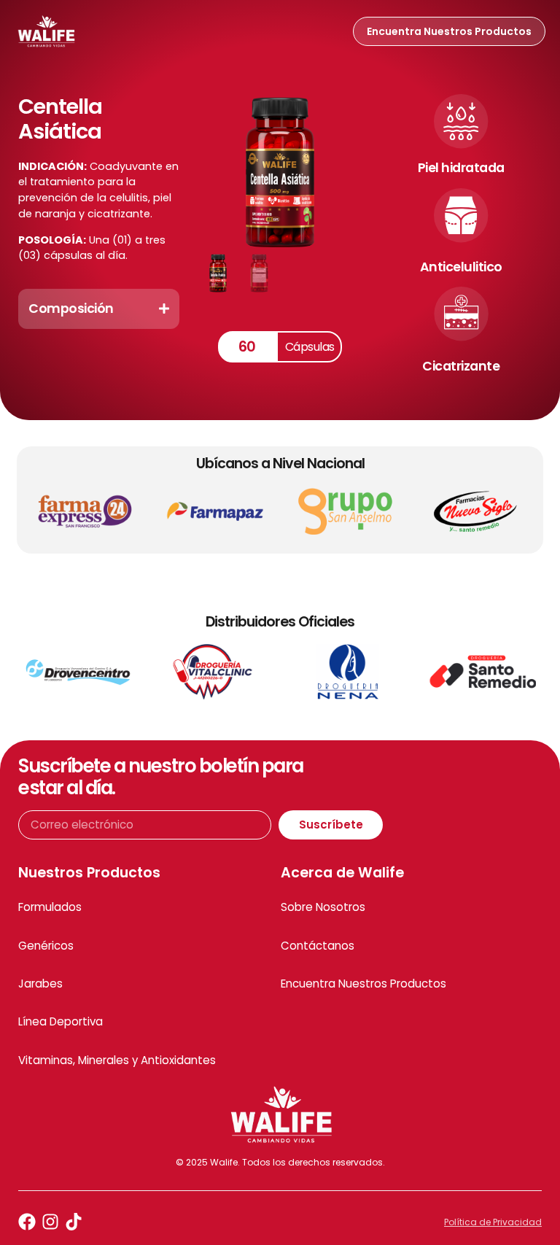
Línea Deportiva (60, 1021)
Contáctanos (317, 945)
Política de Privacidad (493, 1222)
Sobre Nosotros (323, 907)
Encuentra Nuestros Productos (363, 983)
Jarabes (40, 983)
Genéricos (46, 945)
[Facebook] (27, 1221)
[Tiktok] (73, 1221)
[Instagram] (50, 1221)
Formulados (50, 907)
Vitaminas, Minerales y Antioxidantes (117, 1060)
